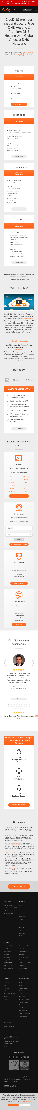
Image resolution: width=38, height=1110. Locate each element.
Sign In (27, 10)
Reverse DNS (8, 949)
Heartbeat (12, 482)
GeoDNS (22, 56)
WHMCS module (24, 999)
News (5, 985)
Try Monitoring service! (19, 496)
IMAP (26, 491)
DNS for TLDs (23, 965)
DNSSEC (21, 949)
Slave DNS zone (10, 859)
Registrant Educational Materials (10, 1038)
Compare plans (19, 156)
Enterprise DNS (8, 913)
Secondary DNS (23, 946)
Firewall (12, 488)
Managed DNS (8, 954)
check (19, 539)
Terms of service (10, 1077)
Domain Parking (8, 965)
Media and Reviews (9, 994)
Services (6, 942)
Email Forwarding (24, 957)
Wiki (20, 985)
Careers (6, 999)
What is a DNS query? (11, 868)
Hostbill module (23, 1002)
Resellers (6, 1029)
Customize (24, 1105)
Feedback (6, 996)
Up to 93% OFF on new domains (19, 544)
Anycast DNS (20, 54)
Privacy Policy (23, 1077)
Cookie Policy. (27, 1102)
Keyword (26, 479)
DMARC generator (24, 1013)
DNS (11, 476)
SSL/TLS (12, 485)
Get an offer (19, 428)
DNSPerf (18, 349)
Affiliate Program (9, 1026)
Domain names (23, 960)
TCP (26, 485)
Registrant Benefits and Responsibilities (11, 1042)
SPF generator (23, 1010)
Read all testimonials (19, 699)
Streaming (12, 491)
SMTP (26, 488)
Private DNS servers (25, 963)
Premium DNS (27, 318)
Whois (5, 1046)
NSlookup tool (23, 1016)
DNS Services (19, 887)
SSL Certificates (8, 963)
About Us (6, 982)
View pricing (19, 624)
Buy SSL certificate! (19, 583)
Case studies (23, 988)
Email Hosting (23, 968)
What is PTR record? (11, 835)
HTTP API (22, 996)
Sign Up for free (19, 104)
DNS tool (21, 1008)
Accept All (13, 1105)
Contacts (6, 988)
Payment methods (24, 1005)
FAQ (20, 994)
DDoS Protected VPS (10, 968)
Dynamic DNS (28, 52)
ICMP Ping (26, 476)
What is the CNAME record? (13, 843)
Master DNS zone (10, 853)
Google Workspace (9, 960)
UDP (26, 482)
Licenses (14, 1081)
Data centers (7, 991)
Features (21, 991)
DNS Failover (7, 952)
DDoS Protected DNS (10, 908)
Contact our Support (19, 805)
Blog (20, 982)
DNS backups (23, 952)
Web (11, 479)
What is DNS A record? (12, 828)
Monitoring (22, 901)
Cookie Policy (8, 1079)
